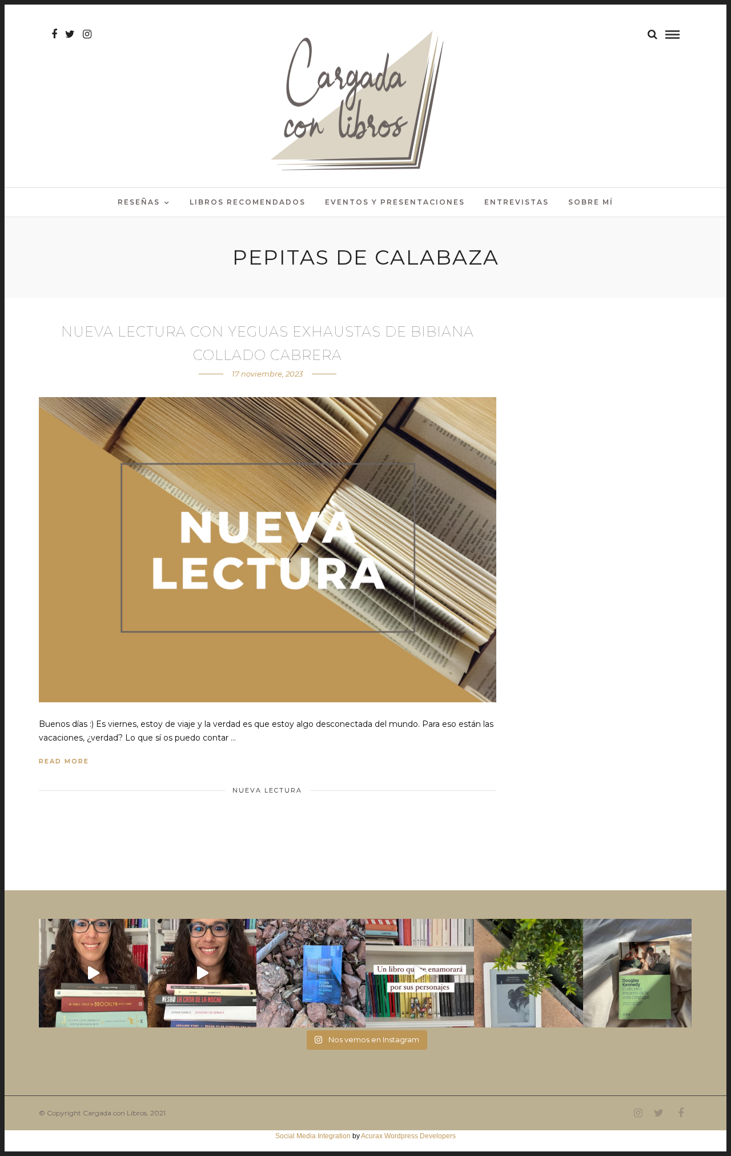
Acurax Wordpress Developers (408, 1136)
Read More (64, 761)
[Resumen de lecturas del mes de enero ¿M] (202, 973)
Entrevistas (516, 202)
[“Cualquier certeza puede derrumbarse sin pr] (528, 973)
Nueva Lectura (267, 790)
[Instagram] (87, 34)
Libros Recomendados (248, 202)
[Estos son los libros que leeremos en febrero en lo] (93, 973)
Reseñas (139, 202)
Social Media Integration (313, 1136)
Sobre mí (590, 202)
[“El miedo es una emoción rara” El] (637, 973)
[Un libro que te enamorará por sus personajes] (420, 973)
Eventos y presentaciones (395, 202)
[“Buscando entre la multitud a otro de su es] (311, 973)
